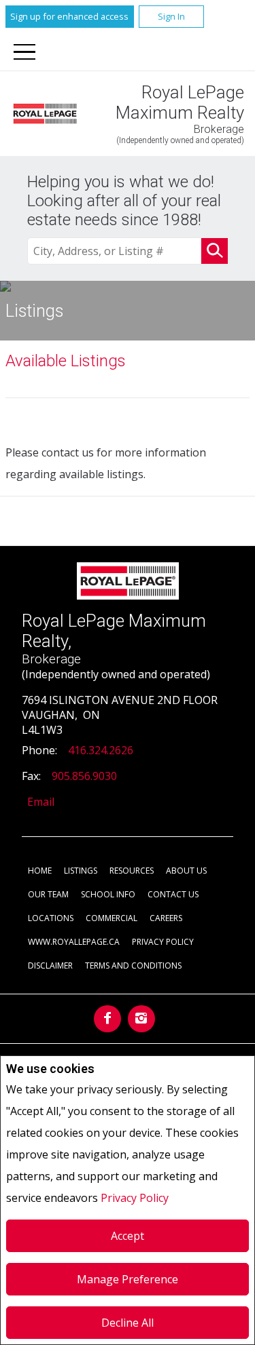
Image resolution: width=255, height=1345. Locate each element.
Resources (131, 870)
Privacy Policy (135, 1197)
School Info (108, 894)
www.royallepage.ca (74, 942)
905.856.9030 (84, 775)
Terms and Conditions (133, 965)
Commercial (111, 918)
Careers (166, 918)
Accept (127, 1235)
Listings (80, 870)
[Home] (45, 113)
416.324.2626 (100, 750)
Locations (50, 918)
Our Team (48, 894)
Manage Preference (127, 1279)
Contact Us (173, 894)
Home (40, 870)
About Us (186, 870)
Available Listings (65, 360)
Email (40, 801)
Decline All (127, 1322)
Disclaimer (50, 965)
